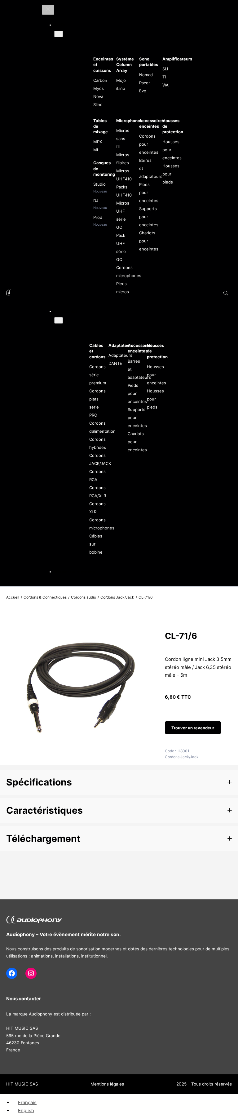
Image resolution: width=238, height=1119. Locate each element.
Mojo (121, 80)
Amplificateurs (177, 58)
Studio (99, 184)
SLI (165, 68)
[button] (119, 782)
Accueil (12, 597)
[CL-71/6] (79, 747)
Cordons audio (83, 597)
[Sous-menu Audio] (58, 34)
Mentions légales (107, 1083)
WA (165, 84)
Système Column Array (125, 64)
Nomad (146, 74)
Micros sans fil (122, 138)
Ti (164, 76)
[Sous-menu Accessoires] (58, 320)
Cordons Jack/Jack (117, 597)
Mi (95, 149)
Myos (98, 88)
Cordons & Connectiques (45, 597)
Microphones (129, 120)
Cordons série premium (97, 374)
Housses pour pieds (170, 173)
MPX (97, 141)
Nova (98, 96)
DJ (95, 200)
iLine (120, 88)
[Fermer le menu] (48, 10)
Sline (98, 104)
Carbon (100, 80)
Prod (97, 217)
